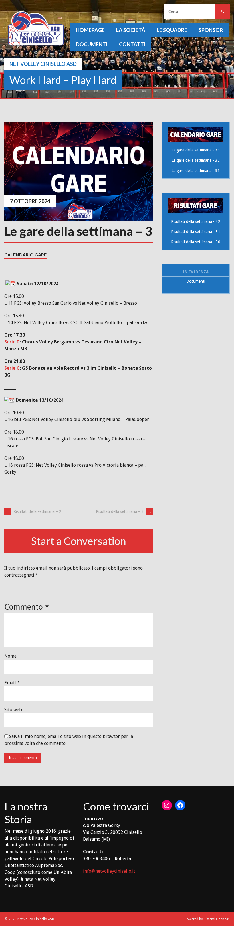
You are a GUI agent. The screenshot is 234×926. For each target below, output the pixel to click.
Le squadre (172, 30)
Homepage (90, 30)
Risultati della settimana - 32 (195, 221)
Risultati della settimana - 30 (195, 242)
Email (12, 683)
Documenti (92, 44)
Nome (12, 656)
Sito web (13, 709)
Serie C (12, 368)
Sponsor (211, 30)
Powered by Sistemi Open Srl (207, 919)
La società (130, 30)
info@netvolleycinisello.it (109, 871)
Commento (26, 606)
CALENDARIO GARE (25, 254)
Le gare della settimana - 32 (196, 160)
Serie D (12, 342)
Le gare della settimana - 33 (196, 150)
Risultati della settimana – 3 (124, 511)
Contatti (132, 44)
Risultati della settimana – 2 (33, 511)
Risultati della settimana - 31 (195, 231)
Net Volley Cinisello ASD (43, 64)
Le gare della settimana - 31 (196, 170)
